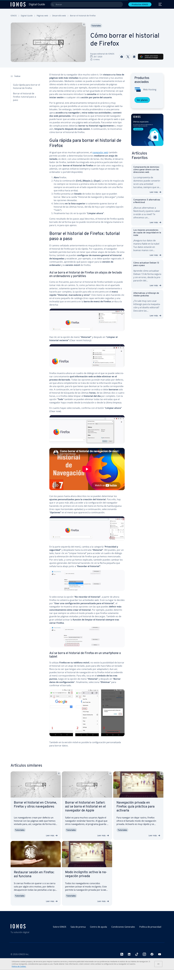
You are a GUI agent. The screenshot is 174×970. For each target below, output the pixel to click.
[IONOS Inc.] (29, 926)
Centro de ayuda (98, 926)
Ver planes (142, 99)
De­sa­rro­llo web (59, 15)
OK (158, 964)
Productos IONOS (140, 4)
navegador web (100, 152)
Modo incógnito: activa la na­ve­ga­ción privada (86, 874)
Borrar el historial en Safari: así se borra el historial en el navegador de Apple (85, 806)
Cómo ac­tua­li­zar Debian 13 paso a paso (146, 264)
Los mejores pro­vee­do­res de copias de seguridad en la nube (147, 232)
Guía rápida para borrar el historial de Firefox (26, 86)
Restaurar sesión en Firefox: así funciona (34, 874)
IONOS (14, 15)
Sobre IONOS (59, 926)
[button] (147, 130)
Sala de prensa (78, 926)
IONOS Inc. (23, 954)
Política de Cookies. (19, 966)
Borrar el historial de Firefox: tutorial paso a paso (24, 96)
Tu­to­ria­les (96, 25)
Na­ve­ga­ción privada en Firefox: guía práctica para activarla (135, 806)
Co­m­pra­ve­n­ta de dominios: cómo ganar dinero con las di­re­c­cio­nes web (146, 169)
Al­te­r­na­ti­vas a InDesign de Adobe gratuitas (146, 294)
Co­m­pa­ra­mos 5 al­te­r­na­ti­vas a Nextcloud (146, 201)
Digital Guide (27, 15)
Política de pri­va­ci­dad (150, 926)
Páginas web (42, 15)
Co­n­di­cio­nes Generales (123, 926)
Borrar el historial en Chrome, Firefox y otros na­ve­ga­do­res (35, 804)
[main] (87, 412)
